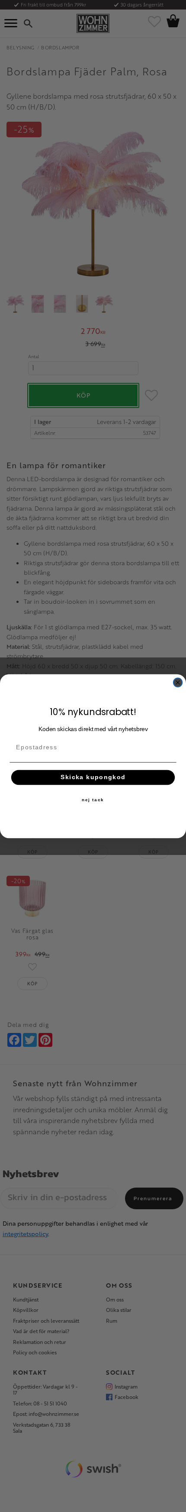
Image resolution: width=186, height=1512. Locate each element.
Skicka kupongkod (93, 777)
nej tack (93, 799)
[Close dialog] (178, 682)
